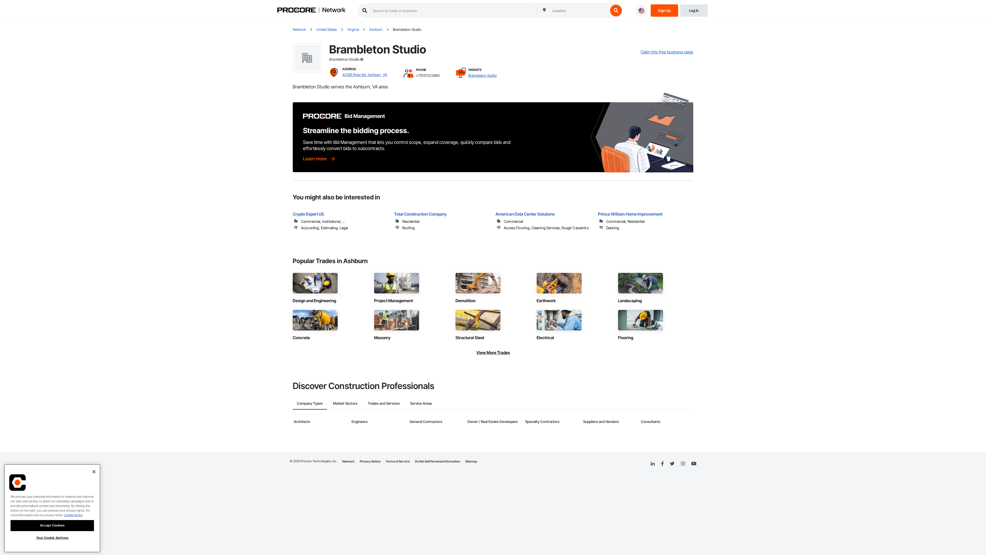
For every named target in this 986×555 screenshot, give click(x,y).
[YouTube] (693, 464)
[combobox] (579, 10)
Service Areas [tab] (421, 403)
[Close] (94, 471)
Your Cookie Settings (52, 538)
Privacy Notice (370, 461)
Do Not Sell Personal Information (437, 461)
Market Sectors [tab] (345, 403)
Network (333, 10)
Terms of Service (398, 461)
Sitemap (471, 461)
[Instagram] (683, 463)
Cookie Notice (73, 515)
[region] (52, 508)
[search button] (616, 10)
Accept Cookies (52, 525)
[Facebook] (662, 464)
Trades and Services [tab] (384, 403)
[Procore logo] (296, 10)
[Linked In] (653, 463)
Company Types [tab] (310, 403)
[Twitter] (672, 463)
